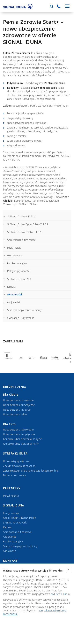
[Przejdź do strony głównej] (18, 6)
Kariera (11, 286)
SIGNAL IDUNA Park (19, 279)
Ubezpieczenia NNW (15, 414)
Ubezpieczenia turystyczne (19, 405)
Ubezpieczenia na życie (17, 409)
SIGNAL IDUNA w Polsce (21, 216)
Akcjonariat (13, 302)
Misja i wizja (14, 247)
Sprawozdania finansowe (21, 240)
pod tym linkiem (60, 594)
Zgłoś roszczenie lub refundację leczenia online (31, 470)
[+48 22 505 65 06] (59, 6)
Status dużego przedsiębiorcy (24, 310)
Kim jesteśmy (11, 513)
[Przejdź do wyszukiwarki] (52, 6)
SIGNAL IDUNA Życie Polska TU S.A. (28, 224)
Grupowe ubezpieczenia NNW (21, 443)
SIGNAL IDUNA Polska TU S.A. (24, 232)
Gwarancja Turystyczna (20, 318)
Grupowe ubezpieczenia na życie (22, 439)
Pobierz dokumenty (14, 475)
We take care (15, 255)
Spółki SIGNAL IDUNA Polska (19, 518)
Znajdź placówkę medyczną (19, 466)
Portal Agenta (11, 495)
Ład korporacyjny (17, 263)
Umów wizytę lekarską (16, 461)
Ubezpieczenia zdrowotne (18, 400)
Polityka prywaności (18, 271)
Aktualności (14, 294)
